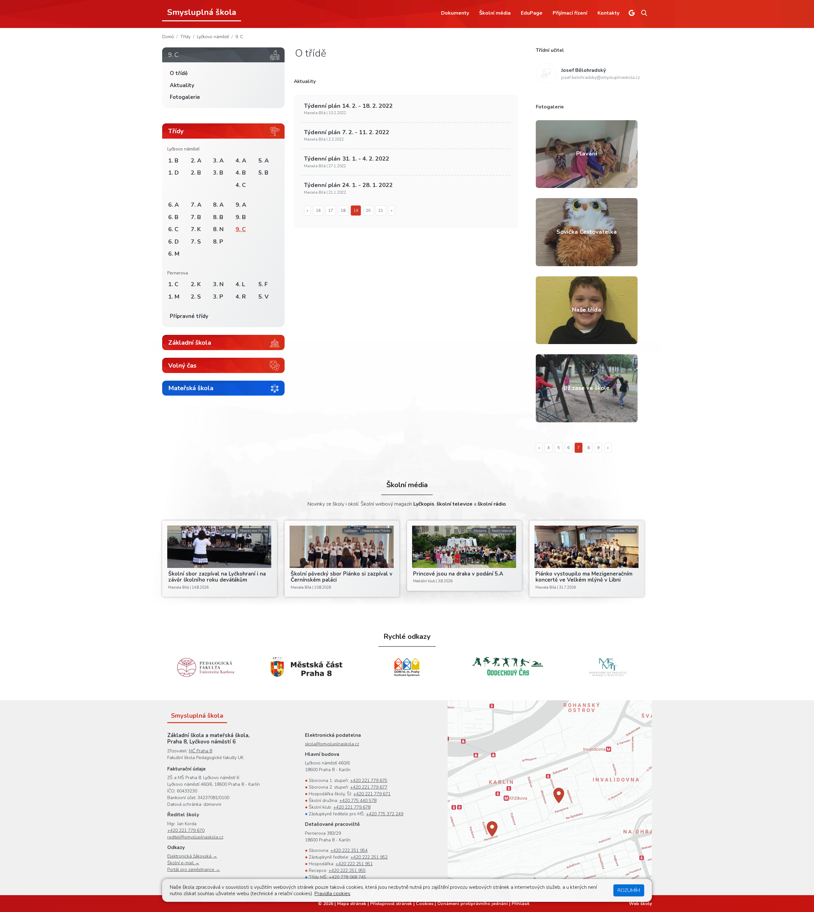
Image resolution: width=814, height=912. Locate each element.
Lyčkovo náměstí (213, 37)
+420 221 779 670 (185, 830)
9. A (241, 205)
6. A (173, 205)
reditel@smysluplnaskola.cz (195, 837)
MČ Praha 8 (200, 751)
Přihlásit (520, 904)
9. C (239, 37)
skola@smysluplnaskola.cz (332, 744)
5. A (263, 160)
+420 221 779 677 (368, 787)
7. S (196, 241)
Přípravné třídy (189, 316)
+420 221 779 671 (371, 794)
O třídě (179, 73)
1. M (173, 297)
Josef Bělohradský (583, 70)
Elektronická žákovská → (192, 856)
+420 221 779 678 (351, 807)
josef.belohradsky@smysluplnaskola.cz (600, 77)
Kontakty (608, 13)
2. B (196, 172)
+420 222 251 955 (347, 870)
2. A (196, 160)
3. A (218, 160)
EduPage (531, 13)
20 (368, 210)
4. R (241, 297)
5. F (263, 284)
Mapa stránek (351, 904)
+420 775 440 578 (357, 801)
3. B (218, 172)
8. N (218, 229)
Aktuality (182, 85)
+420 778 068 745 (347, 877)
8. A (218, 205)
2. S (196, 297)
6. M (173, 254)
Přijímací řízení (570, 13)
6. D (173, 241)
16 (318, 210)
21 (380, 210)
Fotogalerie (185, 97)
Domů (168, 37)
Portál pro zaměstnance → (193, 870)
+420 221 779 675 (368, 780)
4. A (241, 160)
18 (343, 210)
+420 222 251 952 (369, 857)
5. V (263, 297)
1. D (173, 172)
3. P (218, 297)
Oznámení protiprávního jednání (472, 904)
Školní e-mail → (183, 863)
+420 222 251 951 (354, 864)
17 (330, 210)
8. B (218, 217)
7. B (196, 217)
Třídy (185, 37)
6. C (173, 229)
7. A (196, 205)
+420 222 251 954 (349, 850)
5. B (263, 172)
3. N (218, 284)
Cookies (424, 904)
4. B (241, 172)
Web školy (640, 904)
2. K (196, 284)
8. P (218, 241)
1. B (173, 160)
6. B (173, 217)
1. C (173, 284)
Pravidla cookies (332, 893)
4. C (241, 185)
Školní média (495, 13)
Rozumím (628, 890)
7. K (196, 229)
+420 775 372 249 (384, 814)
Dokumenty (455, 13)
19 (355, 210)
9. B (241, 217)
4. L (240, 284)
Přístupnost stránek (391, 904)
